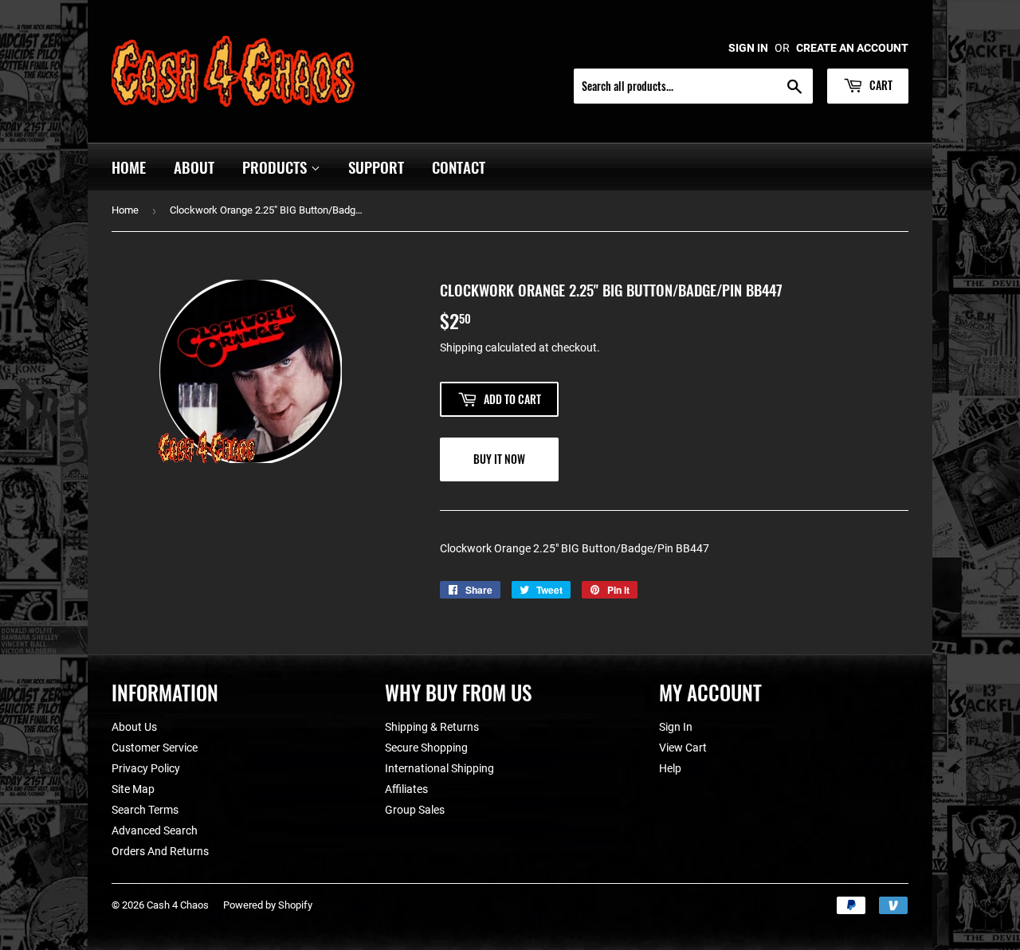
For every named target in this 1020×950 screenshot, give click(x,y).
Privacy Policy (146, 768)
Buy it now (499, 458)
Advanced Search (155, 830)
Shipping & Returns (432, 726)
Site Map (133, 789)
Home (129, 166)
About (194, 166)
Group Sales (415, 809)
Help (670, 768)
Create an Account (852, 47)
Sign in (748, 47)
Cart (879, 85)
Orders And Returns (160, 851)
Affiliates (406, 789)
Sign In (675, 726)
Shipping (461, 347)
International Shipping (439, 768)
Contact (458, 166)
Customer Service (155, 747)
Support (376, 166)
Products (276, 166)
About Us (134, 726)
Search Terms (145, 809)
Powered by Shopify (267, 905)
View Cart (683, 747)
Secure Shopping (426, 747)
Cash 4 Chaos (178, 905)
